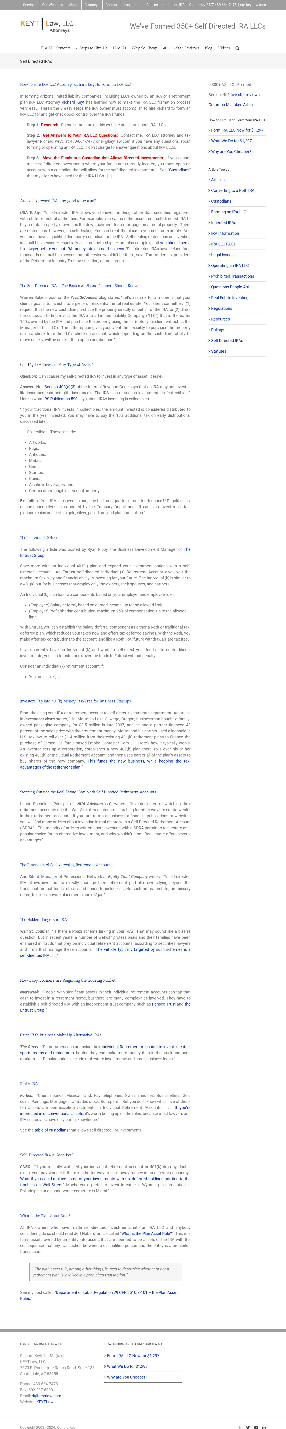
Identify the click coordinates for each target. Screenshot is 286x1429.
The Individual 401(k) (38, 537)
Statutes (218, 351)
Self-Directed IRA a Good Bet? (47, 1154)
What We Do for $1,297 (231, 140)
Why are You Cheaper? (231, 151)
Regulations (221, 308)
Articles (218, 179)
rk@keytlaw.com (253, 5)
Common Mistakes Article (231, 104)
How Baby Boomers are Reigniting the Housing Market (68, 980)
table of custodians (51, 1130)
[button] (237, 47)
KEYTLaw (45, 1402)
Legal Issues (222, 254)
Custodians (179, 170)
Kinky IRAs (30, 1083)
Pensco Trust (163, 1004)
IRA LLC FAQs (223, 244)
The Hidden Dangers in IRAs (44, 919)
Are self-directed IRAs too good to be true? (58, 200)
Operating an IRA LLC (230, 265)
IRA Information (225, 233)
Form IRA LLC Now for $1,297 (237, 130)
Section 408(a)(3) (60, 386)
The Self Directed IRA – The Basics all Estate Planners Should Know (79, 285)
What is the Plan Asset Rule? (45, 1215)
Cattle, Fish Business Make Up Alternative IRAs (60, 1035)
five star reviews (245, 94)
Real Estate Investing (229, 297)
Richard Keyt (73, 102)
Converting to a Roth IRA (232, 190)
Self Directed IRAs (227, 340)
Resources (220, 319)
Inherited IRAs (223, 222)
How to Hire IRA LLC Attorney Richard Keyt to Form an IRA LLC (75, 84)
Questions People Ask (230, 287)
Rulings (217, 329)
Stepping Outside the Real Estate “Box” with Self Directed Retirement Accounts (88, 792)
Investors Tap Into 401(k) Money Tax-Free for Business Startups (75, 701)
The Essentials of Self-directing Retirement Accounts (66, 864)
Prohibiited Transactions (232, 276)
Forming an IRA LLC (228, 212)
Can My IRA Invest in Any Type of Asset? (56, 364)
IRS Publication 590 (60, 398)
